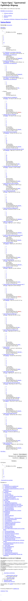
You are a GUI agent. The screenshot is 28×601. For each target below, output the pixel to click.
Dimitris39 (19, 58)
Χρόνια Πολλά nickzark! (8, 371)
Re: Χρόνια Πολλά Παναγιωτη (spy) (11, 399)
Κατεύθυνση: (16, 457)
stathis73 (7, 243)
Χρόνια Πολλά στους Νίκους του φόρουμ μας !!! (13, 284)
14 (6, 106)
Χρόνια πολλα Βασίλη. (8, 242)
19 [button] (3, 42)
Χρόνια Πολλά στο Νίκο (8, 354)
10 (6, 140)
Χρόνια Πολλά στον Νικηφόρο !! (10, 430)
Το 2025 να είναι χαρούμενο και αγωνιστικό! (13, 235)
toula (18, 163)
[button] (3, 30)
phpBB (11, 583)
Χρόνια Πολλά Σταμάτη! (8, 259)
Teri (18, 87)
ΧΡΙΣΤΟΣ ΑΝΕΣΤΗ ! (8, 221)
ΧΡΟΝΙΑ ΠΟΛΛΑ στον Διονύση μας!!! (12, 166)
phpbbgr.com (16, 588)
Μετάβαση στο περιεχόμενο (7, 10)
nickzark (19, 129)
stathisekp (7, 150)
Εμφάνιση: (16, 454)
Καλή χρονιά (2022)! (7, 442)
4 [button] (3, 39)
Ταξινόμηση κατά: (12, 456)
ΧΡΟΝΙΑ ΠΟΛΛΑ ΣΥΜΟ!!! (9, 114)
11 (6, 141)
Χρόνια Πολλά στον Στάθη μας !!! (10, 208)
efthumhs (7, 62)
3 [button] (3, 37)
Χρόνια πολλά (6, 347)
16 (6, 108)
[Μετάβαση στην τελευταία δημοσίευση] (22, 58)
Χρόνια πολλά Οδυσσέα (8, 299)
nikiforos (7, 133)
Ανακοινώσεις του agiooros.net (10, 54)
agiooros (19, 112)
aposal (18, 181)
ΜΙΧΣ (6, 98)
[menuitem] (7, 15)
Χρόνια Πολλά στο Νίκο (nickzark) (11, 183)
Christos (7, 78)
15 (6, 107)
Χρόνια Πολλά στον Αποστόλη (10, 131)
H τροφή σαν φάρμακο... (8, 60)
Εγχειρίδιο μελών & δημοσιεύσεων (11, 76)
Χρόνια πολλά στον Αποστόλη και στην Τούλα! (13, 149)
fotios (6, 268)
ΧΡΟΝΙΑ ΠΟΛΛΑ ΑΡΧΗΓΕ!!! (10, 97)
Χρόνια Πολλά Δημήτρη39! (9, 190)
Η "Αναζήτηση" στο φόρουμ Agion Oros (12, 52)
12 (6, 103)
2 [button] (3, 36)
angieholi (7, 53)
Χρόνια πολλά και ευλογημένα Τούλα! (11, 382)
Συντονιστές (9, 25)
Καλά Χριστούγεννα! (7, 267)
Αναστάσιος (7, 444)
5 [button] (3, 40)
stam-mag (19, 264)
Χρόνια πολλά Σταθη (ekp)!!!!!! (10, 413)
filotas (6, 184)
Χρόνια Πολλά (6, 22)
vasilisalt (7, 414)
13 (6, 104)
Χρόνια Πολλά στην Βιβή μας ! (10, 313)
